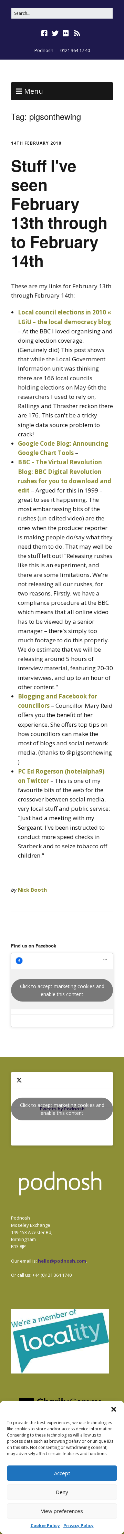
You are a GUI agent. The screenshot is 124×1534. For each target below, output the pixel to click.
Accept (62, 1473)
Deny (62, 1492)
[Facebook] (45, 33)
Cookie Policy (45, 1525)
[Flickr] (65, 33)
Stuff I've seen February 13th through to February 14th (59, 213)
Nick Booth (32, 889)
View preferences (62, 1510)
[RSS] (77, 33)
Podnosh (43, 50)
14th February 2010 (36, 143)
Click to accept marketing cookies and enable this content (62, 990)
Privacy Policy (78, 1525)
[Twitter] (55, 33)
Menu (33, 91)
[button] (113, 1409)
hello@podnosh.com (62, 1261)
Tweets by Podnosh (62, 1109)
